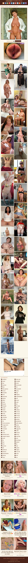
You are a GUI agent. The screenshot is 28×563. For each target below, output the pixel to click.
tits (16, 444)
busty (3, 413)
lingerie (18, 394)
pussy (17, 425)
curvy (3, 432)
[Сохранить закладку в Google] (7, 3)
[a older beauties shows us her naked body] (7, 216)
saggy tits (18, 428)
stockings (18, 440)
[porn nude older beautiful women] (20, 332)
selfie (17, 430)
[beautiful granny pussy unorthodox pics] (7, 144)
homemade (18, 385)
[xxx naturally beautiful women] (20, 260)
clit (3, 421)
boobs (3, 407)
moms (17, 400)
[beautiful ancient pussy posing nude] (20, 314)
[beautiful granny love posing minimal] (7, 88)
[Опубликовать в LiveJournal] (13, 3)
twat (17, 445)
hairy (3, 457)
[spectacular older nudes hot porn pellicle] (20, 134)
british (3, 409)
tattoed (17, 442)
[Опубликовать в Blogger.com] (3, 3)
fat (3, 440)
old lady (18, 406)
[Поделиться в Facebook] (5, 3)
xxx (17, 457)
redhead (18, 426)
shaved (18, 432)
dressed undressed (7, 434)
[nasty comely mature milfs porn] (14, 23)
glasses (4, 451)
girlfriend (4, 449)
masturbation (19, 396)
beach (3, 390)
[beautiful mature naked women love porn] (7, 245)
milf (17, 398)
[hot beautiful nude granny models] (7, 107)
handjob (18, 381)
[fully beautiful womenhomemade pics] (20, 117)
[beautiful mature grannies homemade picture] (7, 125)
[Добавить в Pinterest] (15, 3)
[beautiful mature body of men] (7, 264)
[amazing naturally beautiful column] (20, 278)
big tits (4, 398)
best (3, 394)
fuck (3, 444)
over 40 (18, 411)
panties (18, 419)
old (16, 404)
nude (17, 402)
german (4, 445)
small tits (18, 436)
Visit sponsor (18, 41)
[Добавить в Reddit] (17, 3)
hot (16, 387)
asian (3, 381)
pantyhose (18, 421)
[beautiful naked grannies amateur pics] (20, 171)
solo (17, 438)
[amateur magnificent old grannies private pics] (20, 211)
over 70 (18, 417)
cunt (3, 430)
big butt (4, 415)
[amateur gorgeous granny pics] (20, 76)
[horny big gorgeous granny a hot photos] (7, 162)
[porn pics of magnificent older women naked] (20, 244)
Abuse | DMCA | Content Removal (10, 558)
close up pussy (6, 423)
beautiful (4, 392)
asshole (4, 385)
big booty (4, 396)
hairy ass (18, 379)
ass (3, 383)
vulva (17, 453)
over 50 (18, 413)
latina (17, 390)
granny (4, 455)
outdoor (18, 409)
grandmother (5, 453)
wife (17, 455)
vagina (17, 449)
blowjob (4, 406)
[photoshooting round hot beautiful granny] (7, 328)
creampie (4, 428)
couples (4, 426)
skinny (17, 434)
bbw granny (5, 388)
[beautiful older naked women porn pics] (7, 232)
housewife (18, 388)
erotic (3, 438)
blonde (4, 404)
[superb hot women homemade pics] (7, 296)
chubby (4, 419)
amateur (4, 379)
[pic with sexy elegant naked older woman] (20, 151)
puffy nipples (19, 423)
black (3, 402)
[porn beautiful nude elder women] (20, 295)
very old (18, 451)
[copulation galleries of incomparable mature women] (20, 193)
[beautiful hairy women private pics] (20, 227)
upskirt (17, 447)
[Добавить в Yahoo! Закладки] (26, 3)
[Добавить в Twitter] (24, 3)
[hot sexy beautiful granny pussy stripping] (7, 189)
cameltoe (4, 417)
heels (17, 383)
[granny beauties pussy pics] (7, 281)
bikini (3, 400)
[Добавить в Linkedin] (11, 3)
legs (17, 392)
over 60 (18, 415)
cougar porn (5, 425)
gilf (3, 447)
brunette (4, 411)
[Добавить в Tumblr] (22, 3)
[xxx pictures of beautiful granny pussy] (7, 345)
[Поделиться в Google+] (9, 3)
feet (3, 442)
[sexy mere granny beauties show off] (7, 311)
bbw (3, 387)
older (17, 407)
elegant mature (6, 436)
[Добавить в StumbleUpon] (20, 3)
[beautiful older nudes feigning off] (7, 71)
